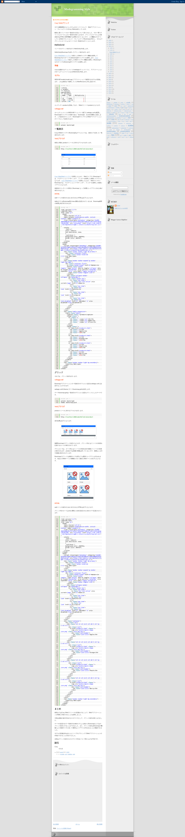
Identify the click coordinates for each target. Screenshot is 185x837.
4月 (111, 65)
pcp (122, 119)
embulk (108, 109)
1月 (111, 71)
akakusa (108, 102)
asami (118, 205)
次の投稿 (56, 824)
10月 (111, 54)
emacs (130, 107)
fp (120, 109)
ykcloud (131, 137)
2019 (110, 79)
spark (123, 133)
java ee (123, 112)
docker (117, 107)
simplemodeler (111, 131)
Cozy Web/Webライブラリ (63, 55)
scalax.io (123, 125)
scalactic (109, 125)
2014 (110, 85)
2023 (110, 46)
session (118, 129)
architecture (110, 104)
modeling (118, 117)
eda (126, 107)
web (74, 754)
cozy (66, 754)
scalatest (116, 125)
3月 (111, 67)
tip (108, 135)
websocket (113, 137)
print (67, 85)
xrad (123, 137)
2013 (110, 87)
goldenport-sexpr (127, 110)
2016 (110, 81)
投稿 (110, 172)
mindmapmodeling (124, 116)
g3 (124, 109)
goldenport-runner (118, 110)
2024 (110, 44)
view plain (63, 85)
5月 (111, 63)
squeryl (131, 133)
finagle (116, 109)
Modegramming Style (77, 9)
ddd (125, 105)
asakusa (123, 104)
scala (109, 123)
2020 (110, 77)
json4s (132, 112)
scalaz (130, 125)
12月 (111, 48)
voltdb (125, 135)
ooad (112, 119)
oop (118, 119)
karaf (120, 114)
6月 (111, 62)
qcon (132, 119)
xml (119, 137)
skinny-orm (109, 133)
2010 (110, 93)
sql (127, 133)
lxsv (125, 114)
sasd (127, 121)
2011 (110, 91)
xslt (127, 137)
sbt (131, 121)
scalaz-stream (115, 127)
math (130, 114)
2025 (110, 42)
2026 (110, 40)
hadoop (109, 112)
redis (119, 121)
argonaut (116, 104)
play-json (127, 119)
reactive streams (112, 121)
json (127, 112)
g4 (128, 109)
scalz (110, 129)
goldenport (109, 110)
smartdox (116, 133)
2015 (110, 83)
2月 (111, 69)
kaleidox (70, 754)
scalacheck (128, 123)
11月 (111, 50)
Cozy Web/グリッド (115, 52)
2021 (110, 75)
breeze (128, 104)
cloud (109, 105)
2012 (110, 89)
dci (121, 105)
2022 (110, 73)
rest (123, 121)
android (115, 102)
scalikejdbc (130, 127)
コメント (111, 175)
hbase (114, 112)
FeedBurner (123, 194)
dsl (122, 107)
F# (112, 109)
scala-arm (120, 123)
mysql (124, 117)
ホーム (78, 824)
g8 (131, 109)
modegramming (110, 117)
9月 (111, 56)
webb (108, 137)
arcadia (62, 754)
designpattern (111, 107)
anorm (122, 102)
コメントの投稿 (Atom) (64, 828)
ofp (107, 119)
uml (121, 135)
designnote (130, 105)
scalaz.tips (123, 127)
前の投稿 (99, 824)
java (118, 112)
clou (132, 104)
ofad (129, 117)
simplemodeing (127, 129)
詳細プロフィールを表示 (121, 208)
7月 (111, 60)
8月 (111, 58)
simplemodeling (125, 131)
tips (112, 135)
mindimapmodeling (111, 115)
